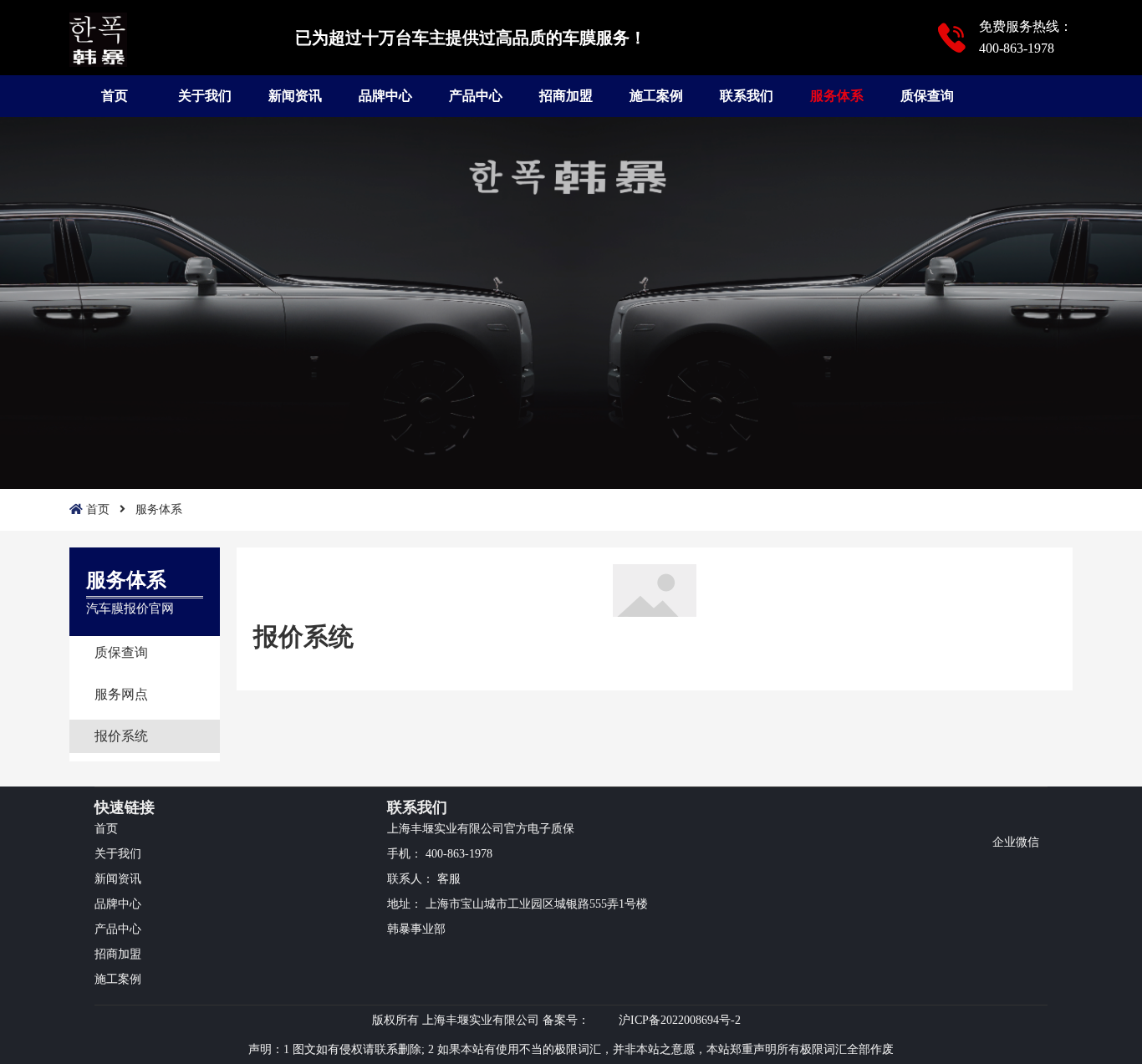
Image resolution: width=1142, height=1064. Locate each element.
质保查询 (927, 96)
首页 (114, 96)
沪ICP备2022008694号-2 (680, 1020)
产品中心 (475, 96)
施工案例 (656, 96)
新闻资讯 (295, 96)
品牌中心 (385, 96)
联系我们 (746, 96)
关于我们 (205, 96)
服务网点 (121, 694)
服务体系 (837, 96)
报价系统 (121, 736)
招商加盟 (566, 96)
